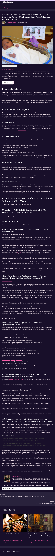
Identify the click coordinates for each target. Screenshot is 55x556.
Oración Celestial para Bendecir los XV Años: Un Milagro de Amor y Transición (22, 443)
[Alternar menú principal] (5, 7)
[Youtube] (12, 488)
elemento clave (14, 430)
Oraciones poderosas (14, 540)
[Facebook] (3, 488)
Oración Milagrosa (7, 281)
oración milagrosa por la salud (16, 379)
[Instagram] (7, 488)
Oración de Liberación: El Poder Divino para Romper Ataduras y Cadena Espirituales (23, 438)
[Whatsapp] (5, 488)
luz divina (19, 252)
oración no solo (22, 130)
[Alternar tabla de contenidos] (10, 82)
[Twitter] (11, 488)
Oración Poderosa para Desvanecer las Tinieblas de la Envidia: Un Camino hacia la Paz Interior (24, 446)
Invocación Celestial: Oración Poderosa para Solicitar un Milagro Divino (20, 440)
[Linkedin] (9, 488)
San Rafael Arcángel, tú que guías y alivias (12, 360)
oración (48, 112)
